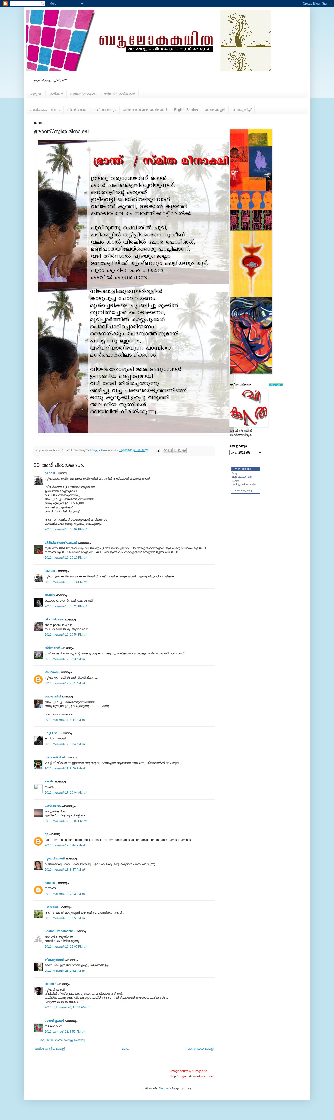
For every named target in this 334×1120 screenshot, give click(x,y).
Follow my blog (243, 490)
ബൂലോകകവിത (242, 476)
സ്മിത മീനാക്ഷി (55, 858)
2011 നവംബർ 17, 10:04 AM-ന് (65, 792)
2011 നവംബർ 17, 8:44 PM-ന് (65, 845)
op (46, 834)
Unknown (51, 672)
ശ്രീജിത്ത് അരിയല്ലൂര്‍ (61, 542)
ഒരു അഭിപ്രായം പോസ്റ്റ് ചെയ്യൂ (62, 1040)
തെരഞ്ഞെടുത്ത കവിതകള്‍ (145, 110)
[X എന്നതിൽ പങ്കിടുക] (174, 450)
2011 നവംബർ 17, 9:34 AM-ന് (65, 744)
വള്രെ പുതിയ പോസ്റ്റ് (50, 1048)
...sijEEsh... (52, 733)
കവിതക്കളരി (215, 110)
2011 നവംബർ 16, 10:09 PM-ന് (65, 529)
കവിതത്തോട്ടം (105, 110)
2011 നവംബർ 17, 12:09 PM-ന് (65, 821)
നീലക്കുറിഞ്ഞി (54, 959)
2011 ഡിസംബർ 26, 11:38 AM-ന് (67, 1007)
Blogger (163, 1088)
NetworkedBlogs (241, 468)
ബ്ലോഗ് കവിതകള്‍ (119, 94)
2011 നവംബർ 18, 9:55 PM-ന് (65, 918)
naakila (50, 883)
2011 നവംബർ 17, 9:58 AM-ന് (65, 768)
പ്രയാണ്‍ (51, 907)
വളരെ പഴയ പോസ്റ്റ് (199, 1048)
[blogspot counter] (276, 385)
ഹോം (125, 1048)
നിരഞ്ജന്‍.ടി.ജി (55, 757)
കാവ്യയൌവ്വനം (45, 110)
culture (245, 484)
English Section (186, 110)
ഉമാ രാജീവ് (53, 696)
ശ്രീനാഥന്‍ (52, 648)
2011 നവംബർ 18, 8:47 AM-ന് (65, 869)
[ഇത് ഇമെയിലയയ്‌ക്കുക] (165, 450)
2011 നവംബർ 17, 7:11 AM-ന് (65, 683)
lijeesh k (50, 984)
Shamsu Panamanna (59, 931)
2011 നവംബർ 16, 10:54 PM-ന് (65, 634)
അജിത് (50, 595)
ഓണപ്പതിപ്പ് (241, 110)
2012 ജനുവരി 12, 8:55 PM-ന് (64, 1031)
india (253, 484)
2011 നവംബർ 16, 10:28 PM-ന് (65, 606)
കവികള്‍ (56, 94)
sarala (49, 781)
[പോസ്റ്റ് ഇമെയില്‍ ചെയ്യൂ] (157, 450)
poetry (235, 484)
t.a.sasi (50, 473)
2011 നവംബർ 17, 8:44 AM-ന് (65, 720)
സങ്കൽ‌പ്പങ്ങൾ (54, 1020)
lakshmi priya (54, 619)
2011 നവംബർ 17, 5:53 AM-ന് (65, 659)
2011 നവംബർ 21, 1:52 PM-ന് (65, 970)
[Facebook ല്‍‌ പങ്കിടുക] (179, 450)
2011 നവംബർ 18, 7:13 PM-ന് (65, 894)
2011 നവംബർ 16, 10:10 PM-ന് (65, 557)
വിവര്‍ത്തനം (76, 110)
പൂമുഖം (36, 94)
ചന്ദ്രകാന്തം (53, 806)
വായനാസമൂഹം (83, 94)
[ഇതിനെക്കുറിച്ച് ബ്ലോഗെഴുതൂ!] (170, 450)
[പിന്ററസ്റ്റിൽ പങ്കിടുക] (184, 450)
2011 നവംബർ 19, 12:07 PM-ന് (65, 946)
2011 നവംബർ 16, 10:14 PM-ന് (65, 582)
